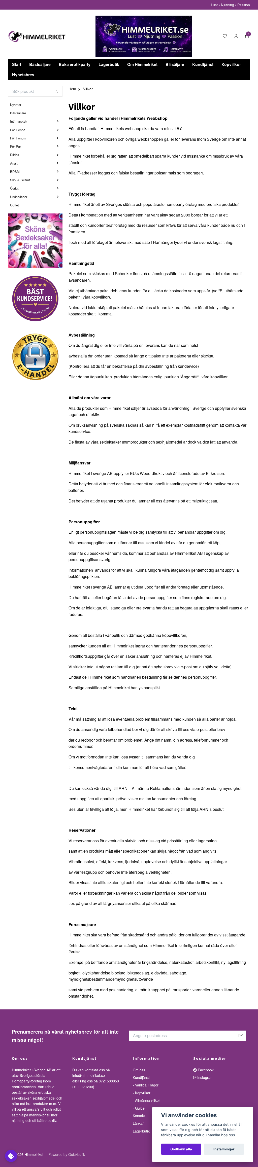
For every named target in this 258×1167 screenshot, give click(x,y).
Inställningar (224, 1149)
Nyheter (15, 104)
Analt (14, 163)
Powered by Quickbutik (66, 1154)
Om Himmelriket (142, 64)
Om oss (139, 1069)
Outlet (14, 205)
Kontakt (139, 1115)
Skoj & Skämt (20, 179)
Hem (72, 88)
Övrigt (14, 188)
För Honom (18, 138)
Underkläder (18, 196)
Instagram (204, 1077)
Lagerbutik (109, 64)
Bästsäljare (40, 64)
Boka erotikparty (74, 64)
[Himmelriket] (37, 36)
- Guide (139, 1108)
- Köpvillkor (141, 1092)
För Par (15, 146)
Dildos (14, 154)
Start (16, 64)
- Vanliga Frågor (145, 1084)
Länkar (138, 1123)
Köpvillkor (231, 64)
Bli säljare (175, 64)
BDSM (15, 171)
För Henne (17, 129)
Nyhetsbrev (23, 75)
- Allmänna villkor (146, 1100)
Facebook (205, 1069)
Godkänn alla (181, 1149)
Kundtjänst (202, 64)
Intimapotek (18, 121)
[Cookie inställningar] (11, 1156)
